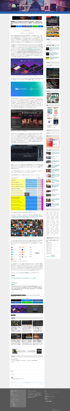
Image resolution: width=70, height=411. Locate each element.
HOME (12, 392)
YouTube (14, 398)
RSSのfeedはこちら (30, 397)
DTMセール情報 (24, 295)
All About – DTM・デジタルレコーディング (49, 394)
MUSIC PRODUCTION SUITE (37, 295)
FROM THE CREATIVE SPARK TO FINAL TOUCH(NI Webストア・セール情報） (23, 278)
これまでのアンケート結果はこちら (51, 256)
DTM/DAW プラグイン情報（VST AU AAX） (16, 295)
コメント (13, 361)
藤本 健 (13, 284)
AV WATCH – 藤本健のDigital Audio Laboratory (50, 396)
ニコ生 (13, 396)
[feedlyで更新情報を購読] (12, 292)
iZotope (28, 295)
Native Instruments (14, 296)
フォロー (35, 309)
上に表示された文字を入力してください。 (18, 378)
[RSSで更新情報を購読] (13, 292)
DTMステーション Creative (15, 399)
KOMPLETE (31, 295)
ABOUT (14, 402)
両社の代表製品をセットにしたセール (32, 48)
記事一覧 (12, 393)
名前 (12, 371)
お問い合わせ (14, 405)
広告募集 (14, 404)
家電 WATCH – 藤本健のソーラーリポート (48, 398)
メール (12, 374)
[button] (59, 42)
